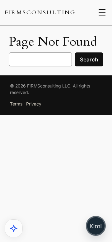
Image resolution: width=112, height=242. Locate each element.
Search (89, 59)
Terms (16, 103)
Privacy (33, 103)
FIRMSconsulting (40, 12)
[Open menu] (102, 12)
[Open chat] (96, 226)
